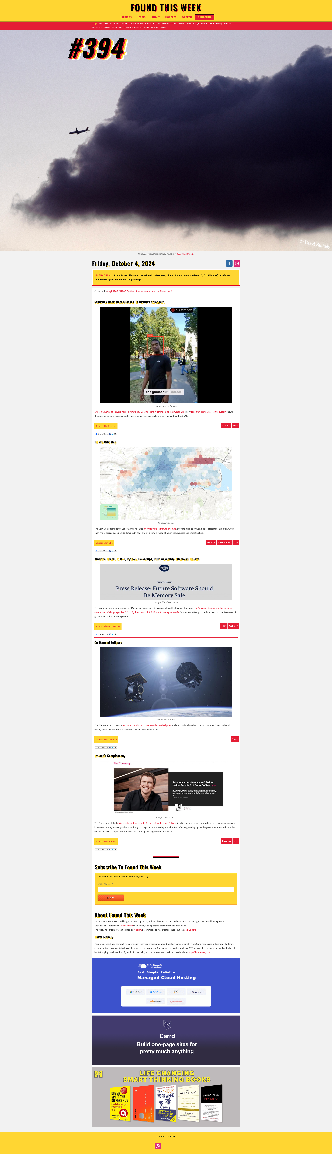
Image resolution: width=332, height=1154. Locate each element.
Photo (204, 23)
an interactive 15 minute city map (160, 528)
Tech (106, 23)
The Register (110, 426)
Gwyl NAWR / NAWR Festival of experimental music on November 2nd (140, 291)
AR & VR (154, 27)
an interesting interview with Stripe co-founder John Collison (146, 823)
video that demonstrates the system (208, 411)
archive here (190, 929)
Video (173, 23)
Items (141, 17)
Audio (146, 27)
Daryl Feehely (126, 925)
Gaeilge (163, 27)
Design (196, 23)
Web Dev (126, 23)
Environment (137, 23)
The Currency (110, 841)
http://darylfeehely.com (199, 952)
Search (187, 17)
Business (166, 23)
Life (100, 23)
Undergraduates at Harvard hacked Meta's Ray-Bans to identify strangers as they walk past (139, 411)
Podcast (227, 23)
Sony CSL (108, 542)
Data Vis (156, 23)
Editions (126, 17)
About (155, 17)
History (218, 23)
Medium (138, 929)
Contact (171, 17)
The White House (112, 626)
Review (107, 27)
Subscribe (205, 16)
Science (148, 23)
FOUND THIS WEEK (166, 7)
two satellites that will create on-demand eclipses (146, 725)
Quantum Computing (133, 27)
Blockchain (117, 27)
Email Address (105, 883)
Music (189, 23)
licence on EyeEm (185, 253)
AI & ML (181, 23)
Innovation (115, 23)
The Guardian (110, 739)
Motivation (97, 27)
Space (211, 23)
